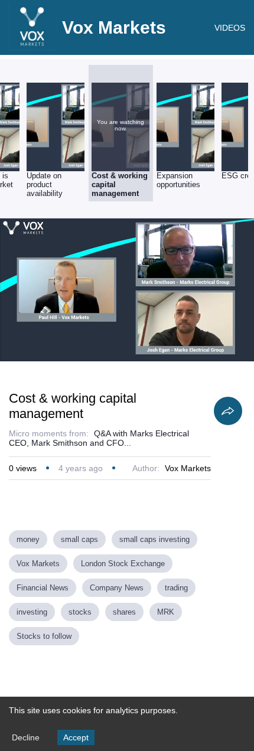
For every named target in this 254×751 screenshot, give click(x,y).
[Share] (228, 411)
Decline (26, 737)
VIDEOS (229, 27)
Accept (76, 737)
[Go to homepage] (32, 47)
